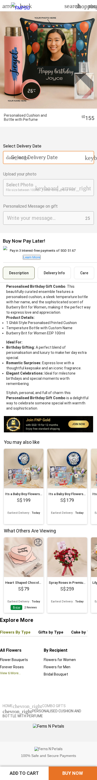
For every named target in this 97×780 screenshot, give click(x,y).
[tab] (19, 273)
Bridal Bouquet (56, 674)
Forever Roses (12, 667)
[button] (24, 773)
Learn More (31, 257)
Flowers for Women (60, 660)
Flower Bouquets (14, 660)
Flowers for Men (57, 667)
